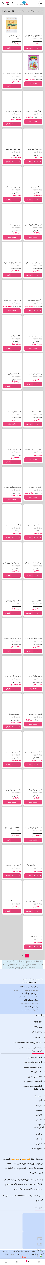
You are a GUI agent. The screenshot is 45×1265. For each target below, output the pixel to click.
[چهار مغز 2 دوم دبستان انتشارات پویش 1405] (33, 138)
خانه (41, 10)
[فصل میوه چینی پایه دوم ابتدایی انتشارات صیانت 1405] (33, 741)
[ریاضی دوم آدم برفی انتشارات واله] (33, 401)
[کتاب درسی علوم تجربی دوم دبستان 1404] (12, 890)
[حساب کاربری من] (12, 3)
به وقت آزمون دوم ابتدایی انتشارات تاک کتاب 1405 (12, 74)
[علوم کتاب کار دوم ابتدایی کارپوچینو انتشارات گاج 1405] (12, 665)
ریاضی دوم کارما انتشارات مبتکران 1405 (12, 488)
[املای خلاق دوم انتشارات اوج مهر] (33, 63)
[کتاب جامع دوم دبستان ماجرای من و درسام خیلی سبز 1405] (12, 817)
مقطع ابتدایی (32, 10)
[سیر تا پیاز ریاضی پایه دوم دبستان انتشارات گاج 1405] (12, 552)
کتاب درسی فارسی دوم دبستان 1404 (34, 937)
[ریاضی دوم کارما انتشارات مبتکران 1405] (12, 476)
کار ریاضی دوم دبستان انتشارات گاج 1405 (13, 753)
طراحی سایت (25, 1254)
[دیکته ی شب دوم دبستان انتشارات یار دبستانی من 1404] (12, 290)
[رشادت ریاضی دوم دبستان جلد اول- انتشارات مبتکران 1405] (12, 325)
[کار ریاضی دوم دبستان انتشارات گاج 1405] (12, 741)
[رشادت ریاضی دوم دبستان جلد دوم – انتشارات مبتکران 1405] (33, 363)
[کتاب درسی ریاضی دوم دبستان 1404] (33, 890)
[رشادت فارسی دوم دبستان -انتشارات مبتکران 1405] (12, 363)
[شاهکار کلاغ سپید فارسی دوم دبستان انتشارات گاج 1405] (33, 628)
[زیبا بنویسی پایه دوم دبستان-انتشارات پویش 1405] (33, 514)
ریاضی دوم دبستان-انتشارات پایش (35, 488)
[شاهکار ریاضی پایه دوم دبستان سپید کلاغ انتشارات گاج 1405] (12, 590)
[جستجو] (3, 3)
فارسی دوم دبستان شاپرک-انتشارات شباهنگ (33, 715)
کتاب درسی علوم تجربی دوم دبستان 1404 (13, 902)
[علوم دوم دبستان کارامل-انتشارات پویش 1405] (12, 628)
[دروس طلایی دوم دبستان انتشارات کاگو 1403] (33, 214)
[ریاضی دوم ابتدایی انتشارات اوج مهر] (12, 401)
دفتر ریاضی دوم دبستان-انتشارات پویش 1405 (12, 263)
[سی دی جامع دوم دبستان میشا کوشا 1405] (33, 552)
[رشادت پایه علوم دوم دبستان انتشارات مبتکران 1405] (33, 325)
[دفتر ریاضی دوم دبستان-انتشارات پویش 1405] (12, 252)
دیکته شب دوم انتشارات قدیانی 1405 (34, 301)
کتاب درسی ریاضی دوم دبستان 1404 (34, 902)
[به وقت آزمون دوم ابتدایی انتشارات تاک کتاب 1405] (12, 63)
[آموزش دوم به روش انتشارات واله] (12, 25)
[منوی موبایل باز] (40, 3)
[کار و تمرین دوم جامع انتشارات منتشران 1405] (33, 779)
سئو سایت (14, 1254)
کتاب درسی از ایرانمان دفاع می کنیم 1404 (13, 866)
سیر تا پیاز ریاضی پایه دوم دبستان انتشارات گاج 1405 (12, 564)
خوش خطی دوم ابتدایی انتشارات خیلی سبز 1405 (13, 150)
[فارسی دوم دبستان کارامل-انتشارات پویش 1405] (12, 703)
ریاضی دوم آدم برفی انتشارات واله (35, 412)
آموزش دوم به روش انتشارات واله (14, 36)
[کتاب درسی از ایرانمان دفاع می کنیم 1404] (12, 855)
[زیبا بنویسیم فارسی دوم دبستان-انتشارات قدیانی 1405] (12, 514)
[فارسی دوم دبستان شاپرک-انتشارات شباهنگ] (33, 703)
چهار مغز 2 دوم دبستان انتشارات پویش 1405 (34, 150)
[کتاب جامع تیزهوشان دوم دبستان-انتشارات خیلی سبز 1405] (33, 817)
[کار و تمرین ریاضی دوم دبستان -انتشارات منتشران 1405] (12, 779)
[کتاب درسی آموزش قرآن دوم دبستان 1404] (33, 855)
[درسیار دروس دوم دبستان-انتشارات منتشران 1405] (33, 176)
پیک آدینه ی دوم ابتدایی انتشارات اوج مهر (34, 112)
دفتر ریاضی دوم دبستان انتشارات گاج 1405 (34, 263)
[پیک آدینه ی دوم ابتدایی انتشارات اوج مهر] (33, 100)
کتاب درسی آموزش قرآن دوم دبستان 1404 (34, 866)
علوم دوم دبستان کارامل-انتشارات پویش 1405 (12, 639)
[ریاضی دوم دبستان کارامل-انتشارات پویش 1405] (12, 439)
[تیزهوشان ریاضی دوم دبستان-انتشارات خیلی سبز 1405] (12, 100)
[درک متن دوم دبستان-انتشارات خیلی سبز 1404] (12, 176)
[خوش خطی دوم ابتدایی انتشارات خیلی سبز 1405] (12, 138)
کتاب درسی (26, 1159)
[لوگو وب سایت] (22, 3)
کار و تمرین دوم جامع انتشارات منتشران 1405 (34, 790)
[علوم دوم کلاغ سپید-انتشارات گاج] (33, 665)
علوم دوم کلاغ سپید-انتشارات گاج (35, 677)
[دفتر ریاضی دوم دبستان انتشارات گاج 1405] (33, 252)
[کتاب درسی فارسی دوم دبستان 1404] (33, 926)
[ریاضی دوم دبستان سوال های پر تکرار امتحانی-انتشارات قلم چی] (33, 439)
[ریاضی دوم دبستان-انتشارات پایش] (33, 476)
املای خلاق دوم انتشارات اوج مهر (33, 74)
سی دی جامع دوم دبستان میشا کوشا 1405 (33, 564)
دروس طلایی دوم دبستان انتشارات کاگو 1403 (33, 225)
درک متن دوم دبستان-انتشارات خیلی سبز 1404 (13, 188)
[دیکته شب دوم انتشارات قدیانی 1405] (33, 290)
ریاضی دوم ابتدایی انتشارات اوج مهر (14, 412)
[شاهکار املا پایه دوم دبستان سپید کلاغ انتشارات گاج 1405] (33, 590)
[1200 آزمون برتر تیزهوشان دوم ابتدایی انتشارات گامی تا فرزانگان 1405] (33, 25)
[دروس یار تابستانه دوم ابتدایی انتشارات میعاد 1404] (12, 214)
